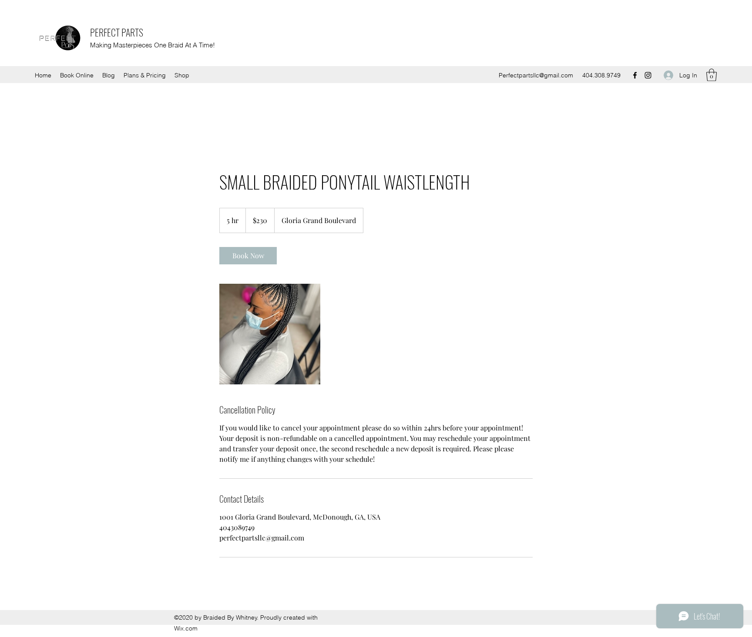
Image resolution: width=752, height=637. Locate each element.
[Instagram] (648, 75)
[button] (711, 75)
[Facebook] (635, 75)
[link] (248, 255)
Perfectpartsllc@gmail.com (536, 75)
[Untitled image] (269, 333)
